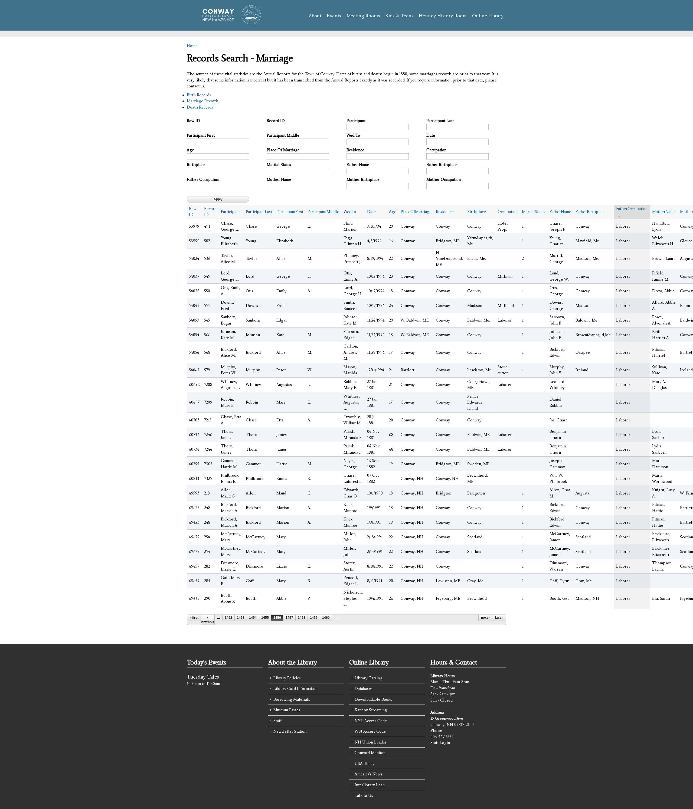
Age (190, 150)
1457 (289, 618)
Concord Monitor (370, 752)
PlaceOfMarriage (416, 211)
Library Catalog (369, 678)
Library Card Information (295, 688)
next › (485, 618)
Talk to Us (364, 795)
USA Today (364, 763)
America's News (368, 774)
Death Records (200, 107)
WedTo (350, 211)
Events (334, 15)
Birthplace (196, 164)
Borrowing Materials (291, 699)
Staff (277, 720)
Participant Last (440, 120)
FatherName (560, 211)
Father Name (357, 164)
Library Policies (287, 678)
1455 (265, 618)
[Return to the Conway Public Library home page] (229, 22)
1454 (253, 618)
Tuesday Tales (203, 676)
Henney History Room (443, 15)
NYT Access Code (371, 720)
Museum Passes (286, 710)
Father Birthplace (441, 164)
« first (193, 618)
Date (430, 135)
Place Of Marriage (283, 150)
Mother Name (279, 179)
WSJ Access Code (370, 731)
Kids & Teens (399, 15)
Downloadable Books (373, 699)
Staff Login (440, 742)
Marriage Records (202, 101)
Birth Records (199, 95)
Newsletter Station (289, 731)
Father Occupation (203, 179)
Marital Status (279, 164)
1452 (228, 618)
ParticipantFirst (289, 211)
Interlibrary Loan (370, 784)
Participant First (201, 135)
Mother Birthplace (363, 179)
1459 (314, 618)
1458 (301, 618)
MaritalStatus (533, 211)
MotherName (664, 211)
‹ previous (207, 619)
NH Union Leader (371, 742)
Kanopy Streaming (371, 710)
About (315, 15)
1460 (326, 618)
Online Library (488, 15)
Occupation (436, 150)
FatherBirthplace (591, 211)
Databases (363, 688)
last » (499, 618)
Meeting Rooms (363, 15)
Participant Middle (283, 135)
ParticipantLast (259, 211)
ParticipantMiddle (323, 211)
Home (192, 45)
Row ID (193, 120)
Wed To (353, 135)
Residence (355, 150)
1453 (240, 618)
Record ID (276, 120)
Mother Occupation (443, 179)
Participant (355, 120)
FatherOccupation (632, 208)
